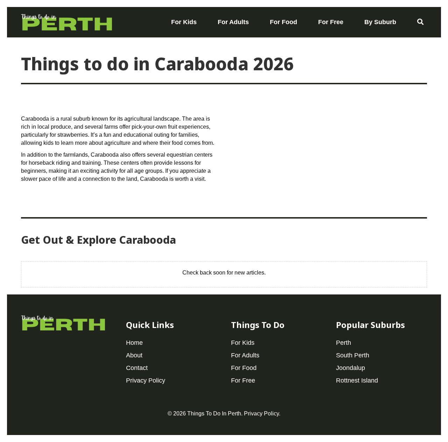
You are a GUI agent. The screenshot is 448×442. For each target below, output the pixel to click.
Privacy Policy (261, 413)
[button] (420, 22)
